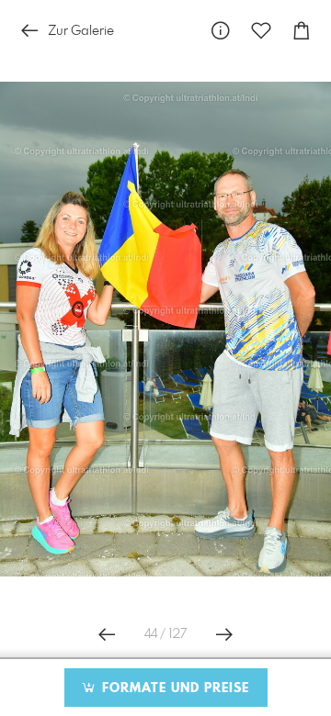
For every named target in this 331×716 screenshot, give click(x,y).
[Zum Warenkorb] (302, 30)
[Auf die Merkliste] (261, 30)
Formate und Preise (173, 688)
